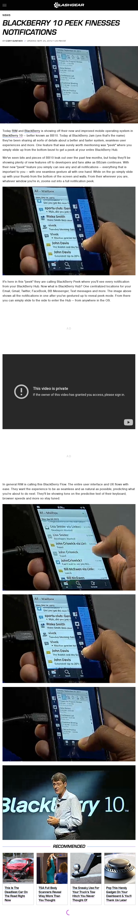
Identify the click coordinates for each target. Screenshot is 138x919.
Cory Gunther (14, 41)
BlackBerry (32, 131)
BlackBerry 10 (13, 135)
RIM (14, 131)
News (6, 15)
